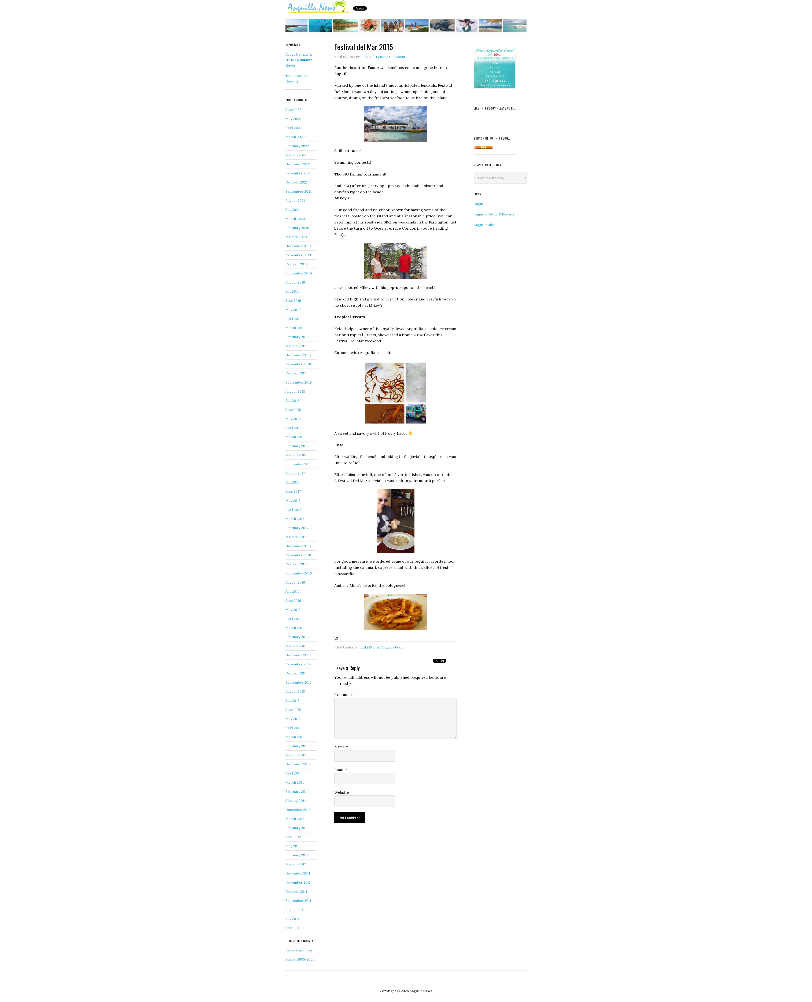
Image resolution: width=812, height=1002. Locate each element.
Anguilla (480, 203)
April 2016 (293, 619)
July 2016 (292, 591)
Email (341, 769)
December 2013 (298, 809)
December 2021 (298, 164)
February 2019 (297, 337)
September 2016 (298, 573)
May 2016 (292, 609)
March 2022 (295, 137)
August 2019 (295, 282)
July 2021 (292, 209)
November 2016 (298, 555)
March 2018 (294, 437)
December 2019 (298, 246)
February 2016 (297, 637)
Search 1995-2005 (299, 959)
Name (341, 746)
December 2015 (297, 655)
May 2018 (292, 419)
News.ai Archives (299, 950)
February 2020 (297, 228)
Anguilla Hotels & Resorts (494, 214)
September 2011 (298, 900)
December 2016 (298, 546)
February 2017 (296, 528)
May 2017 (292, 500)
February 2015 (296, 746)
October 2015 (296, 673)
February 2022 (297, 146)
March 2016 (294, 628)
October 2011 (296, 891)
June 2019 (293, 300)
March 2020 (295, 219)
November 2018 (298, 364)
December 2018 (298, 355)
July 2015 (292, 700)
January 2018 (295, 455)
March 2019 (294, 328)
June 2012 (293, 837)
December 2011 (297, 873)
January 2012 (295, 864)
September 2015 (298, 682)
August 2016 (295, 582)
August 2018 (295, 391)
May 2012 (292, 846)
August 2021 (295, 200)
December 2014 (298, 764)
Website (341, 792)
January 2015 (295, 755)
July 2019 (292, 291)
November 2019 (298, 255)
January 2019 (295, 346)
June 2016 (293, 600)
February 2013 (297, 828)
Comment (344, 694)
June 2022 (293, 109)
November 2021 (298, 173)
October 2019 (296, 264)
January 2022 (296, 155)
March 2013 (294, 819)
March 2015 (294, 737)
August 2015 (295, 691)
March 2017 (294, 519)
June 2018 (293, 409)
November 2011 (297, 882)
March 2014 (294, 782)
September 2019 (298, 273)
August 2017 (295, 473)
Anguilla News (319, 7)
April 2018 (293, 428)
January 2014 (295, 800)
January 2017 (295, 537)
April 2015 (293, 728)
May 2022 (293, 119)
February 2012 (297, 855)
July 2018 (292, 400)
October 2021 (296, 182)
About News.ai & (298, 59)
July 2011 (292, 919)
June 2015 (293, 709)
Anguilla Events (367, 647)
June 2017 (293, 491)
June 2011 (292, 928)
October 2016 (296, 564)
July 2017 (292, 482)
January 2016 (295, 646)
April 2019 (293, 319)
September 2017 (298, 464)
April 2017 (293, 509)
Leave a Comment (390, 57)
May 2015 (292, 719)
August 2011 (294, 909)
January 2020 (296, 237)
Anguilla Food (392, 647)
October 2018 (296, 373)
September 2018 (298, 382)
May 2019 (293, 309)
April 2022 (293, 128)
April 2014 (293, 773)
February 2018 (297, 446)
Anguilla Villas (484, 225)
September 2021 (298, 191)
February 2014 (297, 791)
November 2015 (298, 664)
